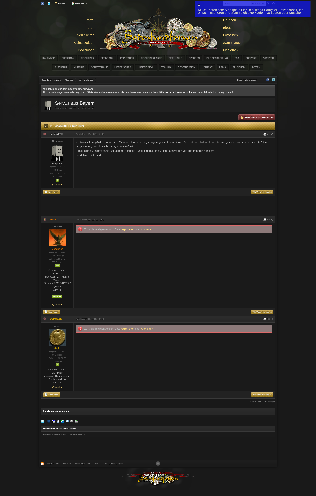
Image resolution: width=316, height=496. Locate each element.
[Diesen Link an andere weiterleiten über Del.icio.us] (53, 421)
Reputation (127, 58)
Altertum (61, 67)
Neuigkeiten (85, 35)
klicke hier (191, 92)
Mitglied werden (82, 3)
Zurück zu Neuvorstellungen (262, 402)
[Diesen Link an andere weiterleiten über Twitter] (42, 421)
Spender (57, 296)
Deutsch (67, 464)
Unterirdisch (146, 67)
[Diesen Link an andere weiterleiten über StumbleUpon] (62, 421)
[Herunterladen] (76, 421)
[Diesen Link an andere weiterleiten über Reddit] (58, 421)
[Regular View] (46, 126)
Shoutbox (68, 58)
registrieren (128, 229)
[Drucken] (71, 421)
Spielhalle (175, 58)
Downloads (86, 50)
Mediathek (230, 50)
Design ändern (52, 464)
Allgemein (239, 67)
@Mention (57, 184)
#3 (268, 319)
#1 (268, 134)
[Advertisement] (158, 207)
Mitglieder (87, 58)
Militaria (79, 67)
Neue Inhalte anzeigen (247, 80)
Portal (90, 20)
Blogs (227, 27)
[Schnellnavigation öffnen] (262, 80)
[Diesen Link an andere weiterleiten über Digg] (48, 421)
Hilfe (96, 464)
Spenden (194, 58)
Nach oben (53, 192)
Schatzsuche (99, 67)
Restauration (186, 67)
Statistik (268, 58)
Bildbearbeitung (217, 58)
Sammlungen (232, 42)
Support (251, 58)
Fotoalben (230, 35)
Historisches (122, 67)
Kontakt (207, 67)
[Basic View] (51, 126)
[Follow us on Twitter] (274, 80)
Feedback (107, 58)
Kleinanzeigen (84, 42)
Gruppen (229, 20)
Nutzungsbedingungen (113, 464)
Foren (90, 27)
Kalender (48, 58)
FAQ (237, 58)
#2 (268, 220)
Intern (256, 67)
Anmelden (62, 3)
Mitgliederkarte (151, 58)
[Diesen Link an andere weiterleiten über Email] (67, 421)
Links (222, 67)
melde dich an (172, 92)
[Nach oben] (158, 463)
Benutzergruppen (82, 464)
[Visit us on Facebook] (268, 80)
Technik (166, 67)
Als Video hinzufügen (262, 192)
